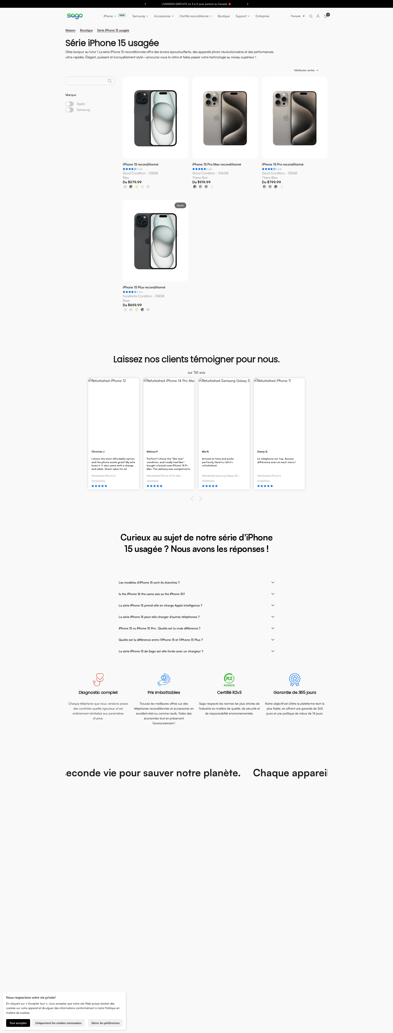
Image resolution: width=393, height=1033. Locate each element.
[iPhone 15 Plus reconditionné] (155, 248)
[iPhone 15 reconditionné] (155, 125)
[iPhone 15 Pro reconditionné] (295, 125)
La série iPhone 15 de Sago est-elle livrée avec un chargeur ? (161, 651)
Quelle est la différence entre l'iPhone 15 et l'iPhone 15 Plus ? (161, 640)
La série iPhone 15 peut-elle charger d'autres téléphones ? (159, 617)
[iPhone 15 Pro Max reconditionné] (225, 125)
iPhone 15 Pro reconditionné (283, 164)
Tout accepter (18, 1023)
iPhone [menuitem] (108, 16)
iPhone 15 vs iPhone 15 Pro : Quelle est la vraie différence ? (159, 628)
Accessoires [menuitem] (162, 16)
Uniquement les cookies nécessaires (58, 1023)
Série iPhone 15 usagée (113, 30)
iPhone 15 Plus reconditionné (144, 287)
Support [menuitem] (241, 16)
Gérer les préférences (105, 1023)
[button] (297, 16)
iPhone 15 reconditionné (140, 164)
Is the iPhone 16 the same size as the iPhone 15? (152, 594)
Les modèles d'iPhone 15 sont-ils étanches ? (149, 582)
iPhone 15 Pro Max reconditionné (216, 164)
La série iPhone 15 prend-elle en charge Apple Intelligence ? (160, 605)
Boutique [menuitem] (224, 16)
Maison (71, 30)
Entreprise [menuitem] (262, 16)
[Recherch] (310, 16)
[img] (113, 486)
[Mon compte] (318, 16)
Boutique (86, 30)
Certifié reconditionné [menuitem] (194, 16)
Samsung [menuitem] (138, 16)
